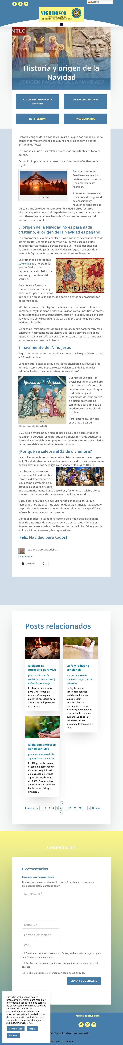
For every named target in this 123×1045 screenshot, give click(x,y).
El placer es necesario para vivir (42, 668)
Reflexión (39, 118)
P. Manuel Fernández (44, 754)
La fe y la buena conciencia (77, 668)
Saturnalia (24, 263)
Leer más (25, 1035)
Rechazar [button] (13, 1035)
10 (70, 808)
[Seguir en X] (20, 4)
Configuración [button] (16, 1028)
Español (95, 2)
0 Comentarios (85, 118)
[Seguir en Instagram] (26, 4)
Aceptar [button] (32, 1028)
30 (80, 808)
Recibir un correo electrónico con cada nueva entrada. (55, 972)
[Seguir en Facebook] (14, 4)
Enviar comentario (84, 980)
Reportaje (45, 683)
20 (75, 808)
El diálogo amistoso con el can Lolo (42, 747)
